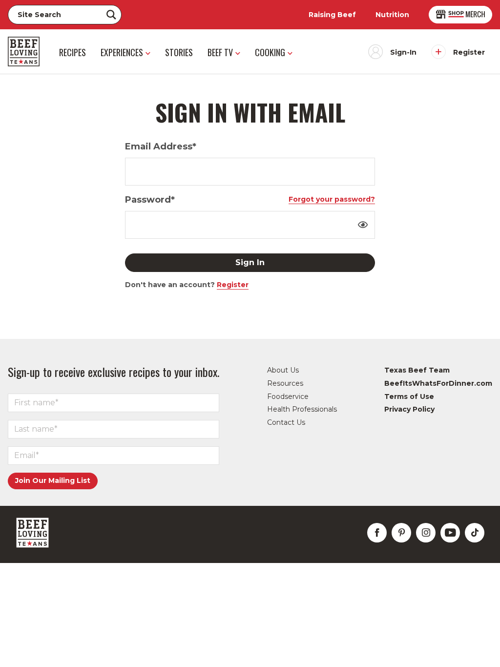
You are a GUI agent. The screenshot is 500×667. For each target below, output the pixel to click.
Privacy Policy (409, 409)
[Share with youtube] (450, 532)
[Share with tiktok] (474, 532)
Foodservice (288, 396)
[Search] (111, 15)
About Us (283, 370)
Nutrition (392, 14)
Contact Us (286, 422)
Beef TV (220, 52)
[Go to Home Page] (24, 51)
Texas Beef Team (417, 370)
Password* (150, 199)
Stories (179, 52)
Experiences (122, 52)
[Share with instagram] (426, 532)
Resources (285, 383)
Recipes (72, 52)
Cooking (270, 52)
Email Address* (160, 146)
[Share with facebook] (377, 532)
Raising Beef (332, 14)
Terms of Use (409, 396)
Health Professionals (302, 409)
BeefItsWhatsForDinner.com (438, 383)
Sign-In (403, 52)
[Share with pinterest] (401, 532)
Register (469, 52)
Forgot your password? (332, 199)
